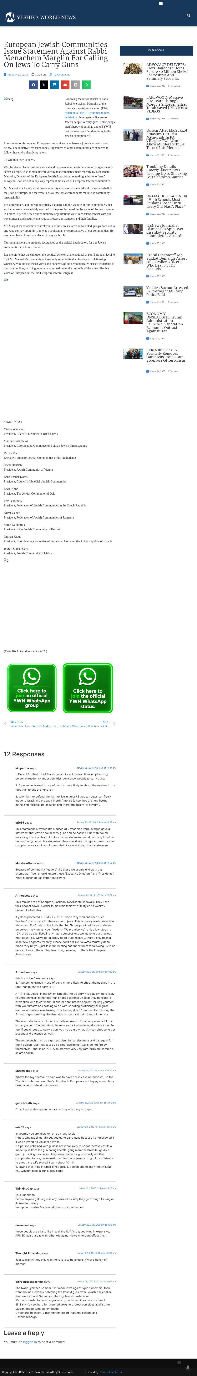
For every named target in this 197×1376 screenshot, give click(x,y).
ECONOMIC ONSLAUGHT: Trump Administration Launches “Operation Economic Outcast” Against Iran (164, 322)
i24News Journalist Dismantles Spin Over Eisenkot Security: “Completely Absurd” (165, 231)
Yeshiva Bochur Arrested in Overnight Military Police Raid (167, 291)
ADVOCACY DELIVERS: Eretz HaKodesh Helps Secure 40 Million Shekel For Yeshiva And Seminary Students (167, 72)
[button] (160, 3)
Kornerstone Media (111, 1372)
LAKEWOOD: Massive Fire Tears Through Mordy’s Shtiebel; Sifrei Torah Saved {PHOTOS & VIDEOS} (167, 104)
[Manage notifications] (188, 1368)
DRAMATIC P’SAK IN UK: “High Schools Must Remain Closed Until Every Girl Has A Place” (167, 202)
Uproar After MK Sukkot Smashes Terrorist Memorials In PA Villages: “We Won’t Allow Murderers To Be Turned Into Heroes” (166, 139)
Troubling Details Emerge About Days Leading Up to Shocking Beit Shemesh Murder (166, 172)
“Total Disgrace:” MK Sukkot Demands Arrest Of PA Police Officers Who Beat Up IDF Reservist (166, 262)
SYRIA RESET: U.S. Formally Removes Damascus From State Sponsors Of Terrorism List (165, 357)
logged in (30, 1342)
